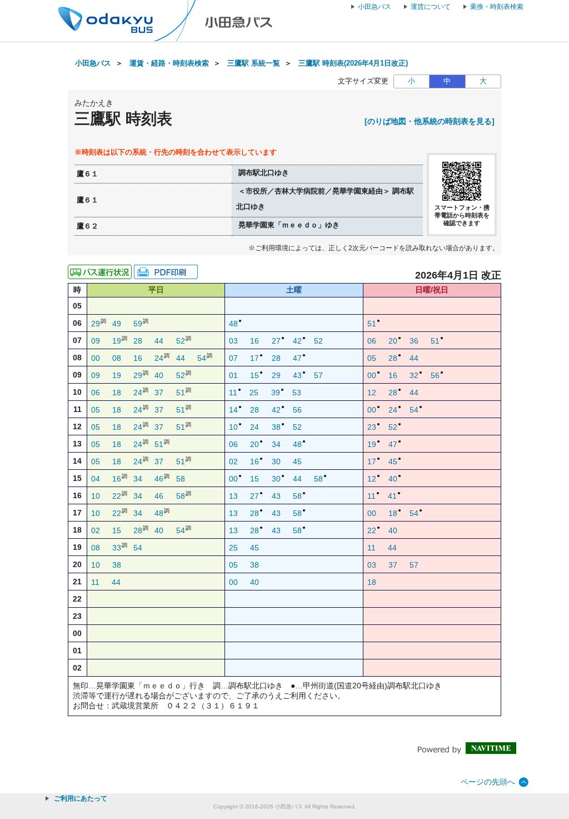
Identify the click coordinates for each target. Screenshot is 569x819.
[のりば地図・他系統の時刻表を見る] (430, 121)
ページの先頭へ (488, 781)
